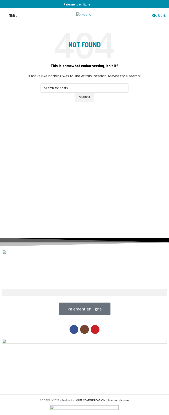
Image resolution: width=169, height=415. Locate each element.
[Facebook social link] (93, 4)
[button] (84, 292)
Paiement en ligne (76, 4)
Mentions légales (118, 400)
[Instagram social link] (98, 4)
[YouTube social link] (103, 4)
